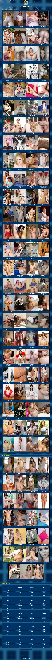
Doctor (8, 605)
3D (7, 585)
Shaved (20, 637)
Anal (44, 585)
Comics (44, 600)
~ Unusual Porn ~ (31, 562)
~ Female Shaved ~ (20, 562)
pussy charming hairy (20, 293)
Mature (8, 626)
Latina (44, 621)
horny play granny (20, 275)
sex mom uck (8, 26)
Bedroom (20, 590)
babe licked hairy (31, 382)
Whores (26, 649)
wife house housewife (44, 222)
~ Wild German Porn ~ (32, 526)
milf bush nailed (32, 168)
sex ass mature (8, 346)
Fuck (32, 611)
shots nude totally (31, 186)
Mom (20, 626)
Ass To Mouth (32, 587)
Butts (44, 595)
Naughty (44, 626)
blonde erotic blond (32, 293)
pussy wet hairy (44, 346)
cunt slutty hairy (20, 133)
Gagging (8, 613)
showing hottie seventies (20, 346)
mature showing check (32, 275)
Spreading (7, 642)
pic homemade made (32, 204)
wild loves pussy (32, 97)
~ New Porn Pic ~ (8, 544)
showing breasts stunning (8, 311)
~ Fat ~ (44, 452)
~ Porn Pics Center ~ (44, 526)
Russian (32, 636)
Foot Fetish (20, 611)
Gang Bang (20, 613)
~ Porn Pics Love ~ (43, 491)
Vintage (32, 647)
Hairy (20, 616)
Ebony (32, 605)
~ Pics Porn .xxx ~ (20, 473)
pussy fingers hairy (43, 79)
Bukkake (20, 595)
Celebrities (7, 598)
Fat (7, 608)
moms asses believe (44, 293)
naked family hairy (8, 44)
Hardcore (44, 616)
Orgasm (8, 629)
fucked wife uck (20, 400)
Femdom (20, 608)
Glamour (32, 613)
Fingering (7, 610)
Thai (44, 644)
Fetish (32, 608)
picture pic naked (20, 311)
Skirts (20, 639)
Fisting (32, 610)
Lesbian (32, 623)
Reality (32, 634)
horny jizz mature (8, 133)
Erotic (44, 605)
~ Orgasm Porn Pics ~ (44, 544)
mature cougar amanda (43, 186)
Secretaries (44, 636)
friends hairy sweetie (8, 186)
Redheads (44, 634)
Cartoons (32, 597)
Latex (32, 621)
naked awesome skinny (32, 257)
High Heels (20, 618)
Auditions (44, 587)
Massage (32, 624)
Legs (20, 623)
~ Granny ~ (32, 452)
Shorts (32, 637)
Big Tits (8, 592)
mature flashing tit (32, 115)
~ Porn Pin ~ (8, 562)
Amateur (32, 585)
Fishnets (20, 610)
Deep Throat (32, 603)
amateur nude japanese (43, 275)
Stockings (32, 642)
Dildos (44, 603)
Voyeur (44, 647)
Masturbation (44, 624)
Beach (8, 590)
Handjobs (32, 616)
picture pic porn (32, 364)
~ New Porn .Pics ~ (20, 509)
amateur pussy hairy (32, 26)
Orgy (20, 629)
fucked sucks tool (43, 364)
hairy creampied (43, 97)
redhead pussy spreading (8, 400)
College (32, 600)
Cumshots (7, 603)
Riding (20, 636)
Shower (44, 637)
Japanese (8, 621)
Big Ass (32, 590)
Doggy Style (20, 605)
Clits (44, 598)
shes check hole (20, 44)
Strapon (44, 642)
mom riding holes (20, 26)
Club (20, 600)
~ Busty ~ (43, 435)
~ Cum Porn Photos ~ (32, 509)
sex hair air (20, 382)
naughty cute (32, 44)
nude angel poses (8, 275)
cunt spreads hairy (43, 26)
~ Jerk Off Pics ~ (20, 544)
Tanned (20, 644)
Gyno (8, 616)
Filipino (44, 608)
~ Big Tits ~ (32, 435)
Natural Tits (32, 626)
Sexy (8, 637)
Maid (20, 624)
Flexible (8, 611)
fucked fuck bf (20, 115)
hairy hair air (44, 133)
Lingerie (44, 623)
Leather (8, 623)
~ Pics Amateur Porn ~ (44, 473)
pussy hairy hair (20, 364)
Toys (8, 647)
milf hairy (43, 257)
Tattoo (32, 644)
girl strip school (8, 168)
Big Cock (44, 590)
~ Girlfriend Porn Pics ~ (43, 562)
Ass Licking (20, 587)
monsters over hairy (20, 79)
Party (44, 631)
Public (8, 634)
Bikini (20, 592)
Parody (32, 631)
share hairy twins (20, 186)
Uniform (20, 647)
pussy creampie (44, 311)
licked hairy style (31, 311)
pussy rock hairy (43, 44)
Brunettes (7, 595)
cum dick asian (44, 400)
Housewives (44, 618)
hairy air (20, 97)
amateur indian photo (32, 133)
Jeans (20, 621)
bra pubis (43, 168)
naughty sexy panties (8, 293)
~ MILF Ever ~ (20, 491)
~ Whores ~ (20, 435)
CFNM (8, 597)
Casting (44, 597)
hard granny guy (8, 222)
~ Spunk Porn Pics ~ (44, 509)
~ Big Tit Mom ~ (8, 473)
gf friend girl (8, 79)
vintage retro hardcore (8, 115)
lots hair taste (8, 97)
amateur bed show (8, 257)
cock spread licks (32, 400)
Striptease (7, 644)
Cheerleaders (20, 598)
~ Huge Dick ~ (8, 435)
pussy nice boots (32, 346)
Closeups (8, 600)
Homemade (32, 618)
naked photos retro (32, 79)
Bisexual (32, 592)
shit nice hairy (32, 222)
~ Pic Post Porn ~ (8, 526)
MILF (8, 624)
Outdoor (32, 629)
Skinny (8, 639)
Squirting (20, 642)
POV (44, 629)
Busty (32, 595)
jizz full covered (20, 168)
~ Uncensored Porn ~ (32, 544)
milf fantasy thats (8, 364)
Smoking (44, 639)
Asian (8, 587)
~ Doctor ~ (8, 452)
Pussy (20, 634)
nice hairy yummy (20, 222)
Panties (8, 631)
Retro (8, 636)
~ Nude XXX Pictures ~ (8, 491)
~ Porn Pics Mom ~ (8, 509)
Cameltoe (20, 597)
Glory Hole (44, 613)
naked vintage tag (8, 204)
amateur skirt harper (20, 257)
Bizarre (44, 592)
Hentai (8, 618)
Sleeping (32, 639)
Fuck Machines (44, 611)
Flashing (44, 610)
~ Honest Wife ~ (20, 526)
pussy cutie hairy (43, 382)
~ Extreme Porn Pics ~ (32, 491)
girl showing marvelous (20, 204)
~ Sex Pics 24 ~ (32, 473)
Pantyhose (19, 631)
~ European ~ (20, 452)
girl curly (43, 204)
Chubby (32, 598)
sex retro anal (8, 382)
